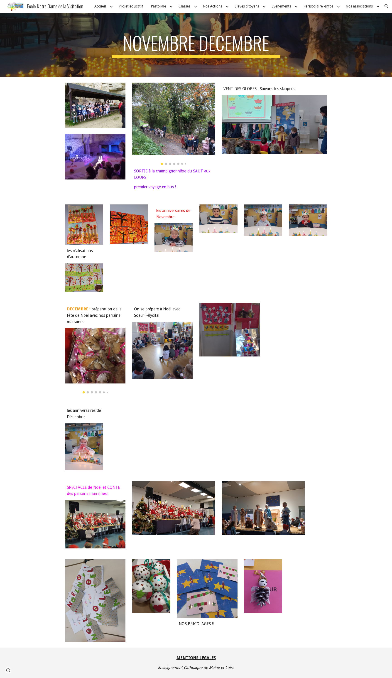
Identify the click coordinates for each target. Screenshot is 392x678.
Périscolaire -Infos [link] (318, 6)
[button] (386, 6)
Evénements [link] (281, 6)
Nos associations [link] (359, 6)
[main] (196, 45)
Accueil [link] (100, 6)
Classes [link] (184, 6)
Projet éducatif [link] (131, 6)
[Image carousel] (173, 124)
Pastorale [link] (158, 6)
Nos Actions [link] (212, 6)
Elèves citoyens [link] (247, 6)
